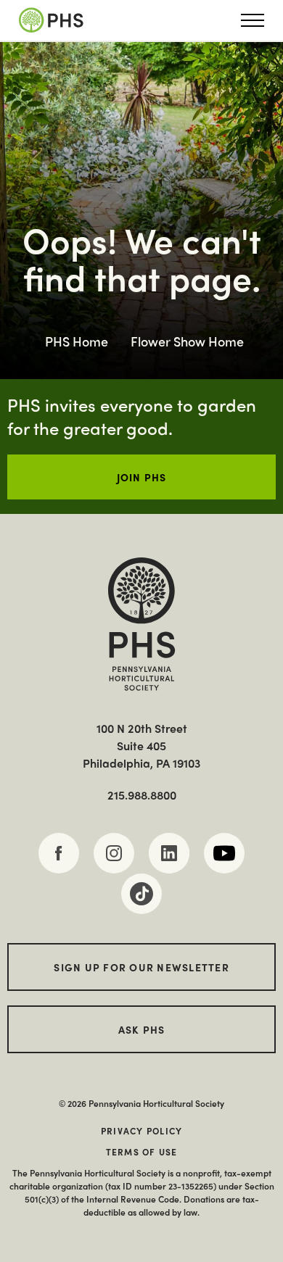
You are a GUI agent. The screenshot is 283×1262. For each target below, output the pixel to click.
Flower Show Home (187, 341)
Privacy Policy (142, 1130)
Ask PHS (141, 1029)
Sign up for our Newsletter (141, 967)
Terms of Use (142, 1151)
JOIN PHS (142, 477)
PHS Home (76, 341)
